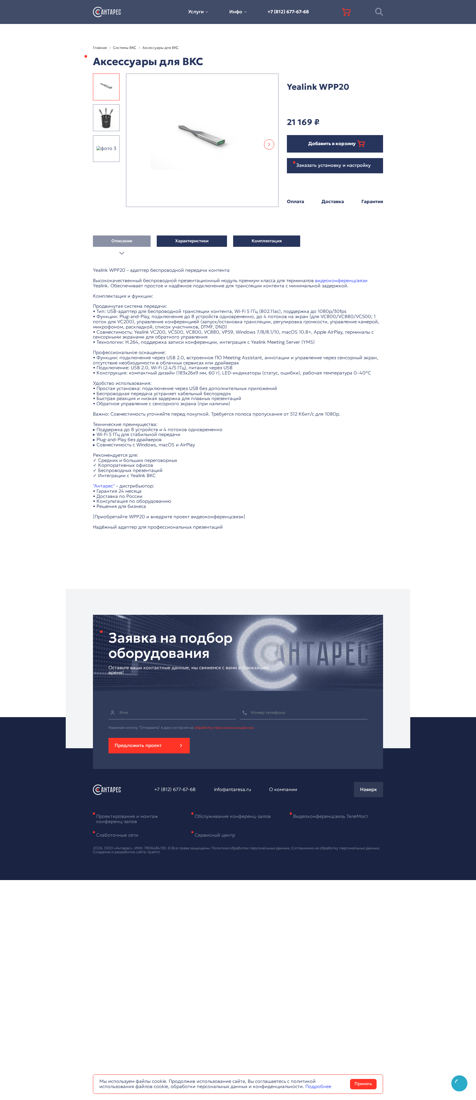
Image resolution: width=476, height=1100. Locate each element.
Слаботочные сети (117, 835)
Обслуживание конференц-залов (233, 816)
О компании (283, 789)
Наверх (368, 789)
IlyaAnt (154, 852)
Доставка (333, 201)
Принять (363, 1083)
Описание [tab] (121, 241)
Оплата (295, 201)
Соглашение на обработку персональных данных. (335, 848)
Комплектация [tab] (267, 241)
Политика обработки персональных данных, (251, 848)
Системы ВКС (124, 48)
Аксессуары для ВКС (160, 48)
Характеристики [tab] (192, 241)
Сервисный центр (215, 835)
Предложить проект (138, 745)
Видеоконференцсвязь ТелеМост (330, 816)
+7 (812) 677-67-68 (288, 12)
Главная (100, 48)
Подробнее (318, 1086)
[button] (269, 144)
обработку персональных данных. (224, 727)
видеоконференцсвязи (341, 280)
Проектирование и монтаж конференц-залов (127, 818)
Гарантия (372, 201)
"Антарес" (104, 486)
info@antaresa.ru (232, 789)
